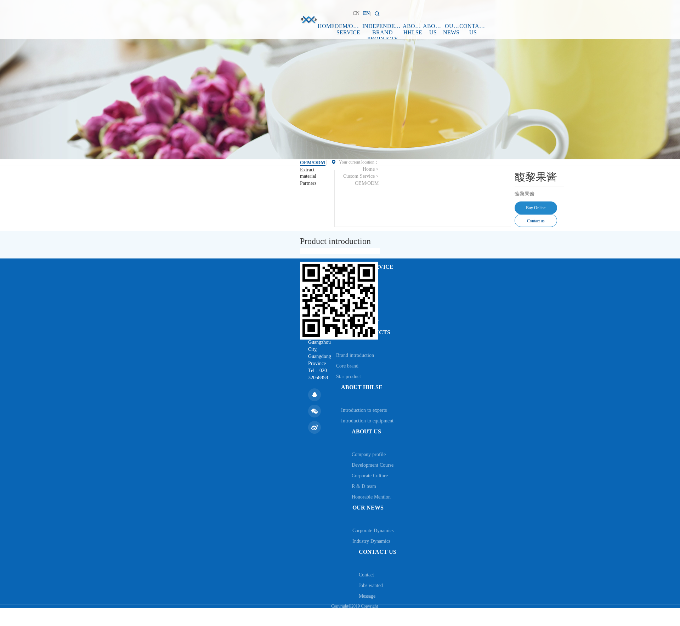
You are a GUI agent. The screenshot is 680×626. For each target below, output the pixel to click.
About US (433, 29)
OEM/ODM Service (348, 29)
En (366, 13)
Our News (451, 29)
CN (356, 13)
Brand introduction (355, 355)
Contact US (473, 29)
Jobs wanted (371, 585)
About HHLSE (413, 29)
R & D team (364, 486)
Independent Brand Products (382, 31)
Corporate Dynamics (372, 530)
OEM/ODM (312, 162)
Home (326, 26)
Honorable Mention (371, 497)
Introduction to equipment (367, 420)
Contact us (536, 220)
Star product (348, 376)
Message (367, 596)
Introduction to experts (364, 410)
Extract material (308, 173)
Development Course (372, 465)
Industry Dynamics (371, 541)
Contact (366, 574)
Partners (308, 183)
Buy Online (535, 207)
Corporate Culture (370, 475)
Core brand (347, 366)
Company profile (369, 454)
